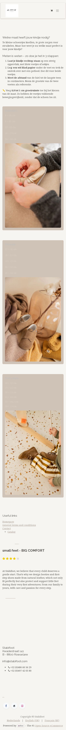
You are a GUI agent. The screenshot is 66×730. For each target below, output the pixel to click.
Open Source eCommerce (49, 725)
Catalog (11, 531)
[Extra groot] (14, 706)
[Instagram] (22, 706)
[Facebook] (6, 706)
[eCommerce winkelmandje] (51, 10)
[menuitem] (13, 720)
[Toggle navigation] (57, 11)
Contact (6, 528)
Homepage (8, 521)
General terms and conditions (19, 525)
